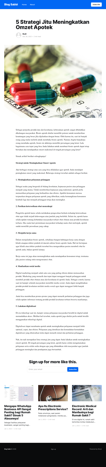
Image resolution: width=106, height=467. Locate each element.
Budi (24, 34)
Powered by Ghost (96, 449)
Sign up (53, 449)
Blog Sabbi (11, 4)
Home (24, 5)
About (32, 5)
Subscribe (96, 4)
